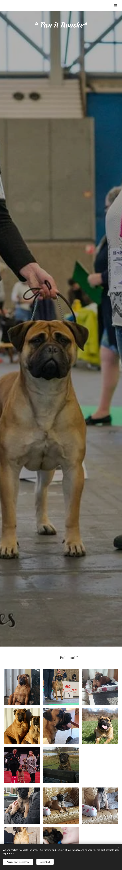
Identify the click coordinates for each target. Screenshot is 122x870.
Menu (115, 5)
